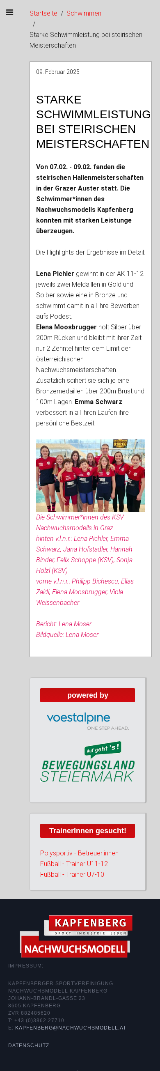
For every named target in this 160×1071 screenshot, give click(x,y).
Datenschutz (28, 1045)
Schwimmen (83, 13)
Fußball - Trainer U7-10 (72, 874)
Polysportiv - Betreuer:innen (79, 853)
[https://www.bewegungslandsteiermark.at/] (87, 761)
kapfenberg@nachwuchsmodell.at (70, 1028)
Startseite (43, 13)
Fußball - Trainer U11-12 (74, 864)
